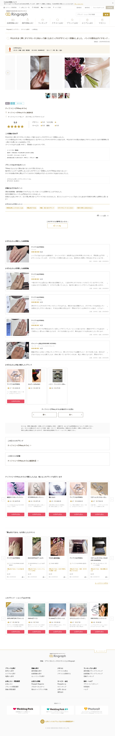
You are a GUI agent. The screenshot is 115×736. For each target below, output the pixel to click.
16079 (17, 501)
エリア (87, 23)
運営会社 (60, 692)
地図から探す (9, 676)
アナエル (33, 249)
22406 (17, 388)
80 (99, 622)
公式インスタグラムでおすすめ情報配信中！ (60, 721)
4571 (37, 501)
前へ (44, 415)
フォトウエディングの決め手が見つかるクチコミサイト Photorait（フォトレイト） (92, 712)
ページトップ (101, 651)
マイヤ (33, 276)
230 (58, 622)
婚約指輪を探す (36, 671)
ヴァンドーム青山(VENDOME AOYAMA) (43, 343)
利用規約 (87, 687)
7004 (100, 501)
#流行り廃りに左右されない (85, 208)
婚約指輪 (27, 23)
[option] (16, 386)
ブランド (72, 23)
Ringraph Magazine (37, 684)
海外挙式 (87, 7)
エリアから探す (10, 673)
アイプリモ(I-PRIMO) (37, 247)
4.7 (10, 388)
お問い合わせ (62, 689)
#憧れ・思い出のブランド (47, 208)
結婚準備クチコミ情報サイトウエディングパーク (23, 712)
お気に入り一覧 (25, 7)
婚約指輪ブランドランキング (93, 671)
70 (37, 622)
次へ (70, 415)
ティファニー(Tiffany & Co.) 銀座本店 (20, 112)
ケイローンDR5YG (36, 300)
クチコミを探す (25, 29)
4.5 (52, 501)
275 (58, 388)
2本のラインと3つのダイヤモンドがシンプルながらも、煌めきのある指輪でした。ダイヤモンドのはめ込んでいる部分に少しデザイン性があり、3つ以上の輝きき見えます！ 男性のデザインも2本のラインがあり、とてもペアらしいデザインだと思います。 (68, 307)
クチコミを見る (63, 671)
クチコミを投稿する (64, 673)
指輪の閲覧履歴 (10, 689)
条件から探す (9, 671)
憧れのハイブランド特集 (39, 689)
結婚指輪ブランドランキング (93, 673)
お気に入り (9, 684)
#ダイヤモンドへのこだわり (65, 208)
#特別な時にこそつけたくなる (14, 208)
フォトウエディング (98, 7)
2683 (58, 501)
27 (78, 622)
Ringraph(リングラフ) (12, 29)
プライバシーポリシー (91, 684)
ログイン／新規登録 (11, 7)
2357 (37, 388)
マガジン (102, 23)
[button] (107, 73)
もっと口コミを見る (101, 583)
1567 (16, 622)
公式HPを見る (15, 401)
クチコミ (57, 23)
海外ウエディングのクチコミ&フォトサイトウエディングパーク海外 (57, 712)
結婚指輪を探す (36, 673)
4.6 (52, 388)
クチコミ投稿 (47, 7)
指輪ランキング (89, 676)
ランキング (42, 23)
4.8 (94, 622)
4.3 (31, 388)
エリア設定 (58, 7)
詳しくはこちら (79, 4)
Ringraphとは (62, 684)
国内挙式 (79, 7)
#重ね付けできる (31, 208)
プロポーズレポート (38, 687)
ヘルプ (86, 689)
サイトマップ (62, 687)
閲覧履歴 (36, 7)
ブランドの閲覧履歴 (11, 687)
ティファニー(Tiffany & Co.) (16, 108)
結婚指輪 (109, 7)
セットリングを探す (38, 676)
